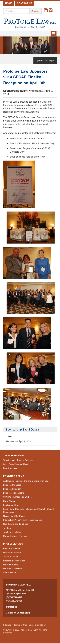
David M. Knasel (11, 564)
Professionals (13, 543)
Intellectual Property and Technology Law (23, 519)
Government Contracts (13, 515)
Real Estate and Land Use (15, 523)
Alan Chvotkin (9, 572)
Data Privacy (9, 500)
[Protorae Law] (30, 23)
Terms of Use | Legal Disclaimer (30, 625)
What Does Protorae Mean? (16, 464)
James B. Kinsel (10, 556)
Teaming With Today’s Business (18, 460)
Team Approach (13, 455)
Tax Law (7, 528)
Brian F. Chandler (11, 548)
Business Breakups (12, 484)
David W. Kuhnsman (12, 568)
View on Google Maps (19, 612)
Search (35, 11)
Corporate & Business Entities (17, 496)
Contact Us (24, 3)
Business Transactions (13, 492)
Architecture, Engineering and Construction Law (26, 480)
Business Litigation (12, 488)
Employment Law (11, 504)
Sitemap (7, 625)
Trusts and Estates (12, 532)
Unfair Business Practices (15, 536)
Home (8, 3)
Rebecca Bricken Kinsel (14, 560)
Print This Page (46, 60)
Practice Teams (13, 476)
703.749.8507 (15, 597)
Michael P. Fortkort (12, 552)
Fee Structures (10, 468)
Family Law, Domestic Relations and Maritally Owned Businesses (28, 510)
